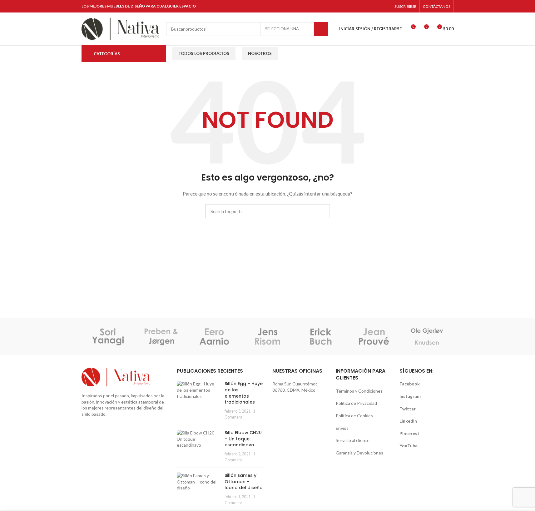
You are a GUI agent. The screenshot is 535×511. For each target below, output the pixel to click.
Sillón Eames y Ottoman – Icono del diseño (244, 481)
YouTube (408, 445)
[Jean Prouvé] (373, 336)
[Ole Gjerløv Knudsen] (426, 336)
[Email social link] (358, 6)
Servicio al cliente (352, 440)
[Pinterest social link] (366, 6)
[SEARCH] (321, 29)
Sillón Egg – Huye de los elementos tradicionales (244, 392)
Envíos (342, 428)
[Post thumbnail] (198, 400)
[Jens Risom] (267, 336)
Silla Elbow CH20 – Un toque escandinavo (243, 438)
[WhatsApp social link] (381, 6)
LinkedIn (408, 421)
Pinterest (409, 433)
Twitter (407, 408)
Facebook (409, 383)
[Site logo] (121, 28)
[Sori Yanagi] (108, 336)
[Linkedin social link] (374, 6)
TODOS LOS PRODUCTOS (203, 53)
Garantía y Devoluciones (359, 452)
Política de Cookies (354, 415)
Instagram (410, 396)
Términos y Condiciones (359, 391)
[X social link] (350, 6)
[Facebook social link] (342, 6)
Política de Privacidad (356, 403)
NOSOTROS (260, 53)
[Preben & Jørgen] (161, 336)
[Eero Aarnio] (214, 336)
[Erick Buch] (320, 336)
